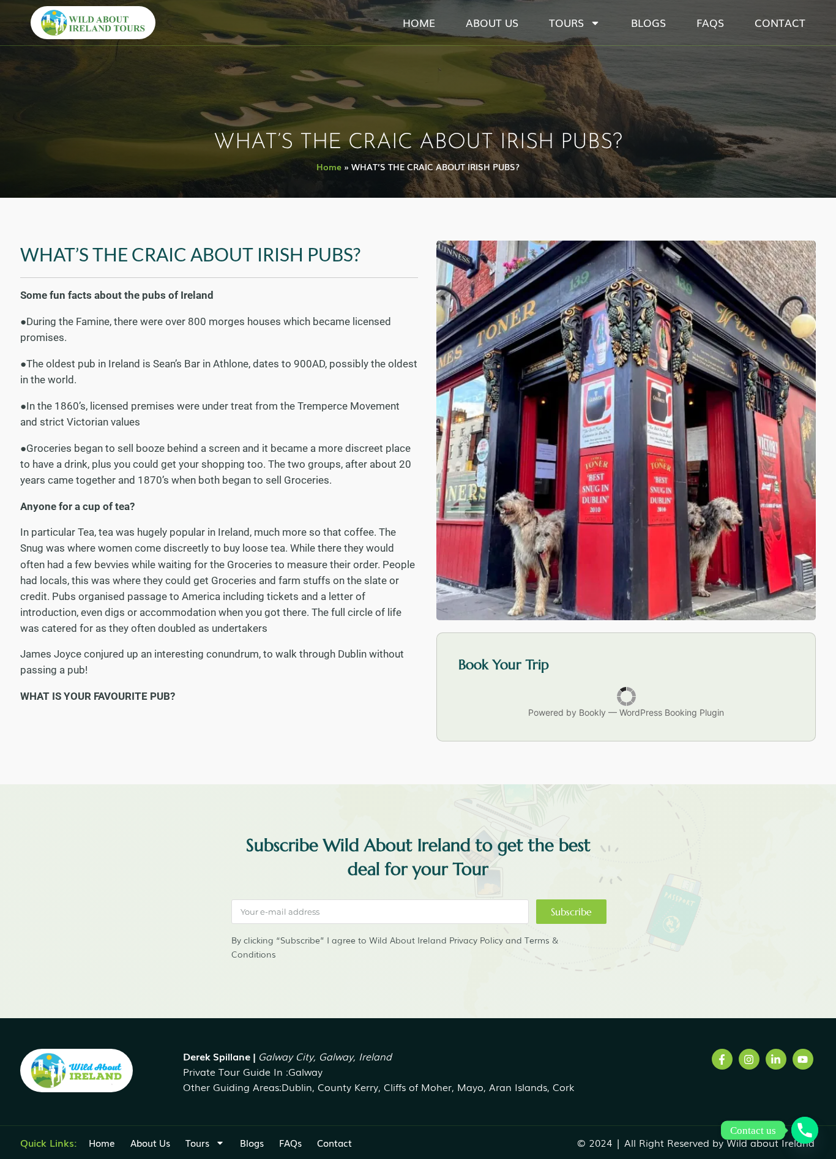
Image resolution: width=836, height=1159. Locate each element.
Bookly (592, 712)
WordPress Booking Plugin (671, 712)
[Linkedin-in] (776, 1059)
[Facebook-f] (722, 1059)
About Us (492, 22)
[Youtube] (803, 1059)
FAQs (710, 22)
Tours (566, 22)
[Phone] (804, 1130)
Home (419, 22)
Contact (780, 22)
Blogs (648, 22)
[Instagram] (749, 1059)
